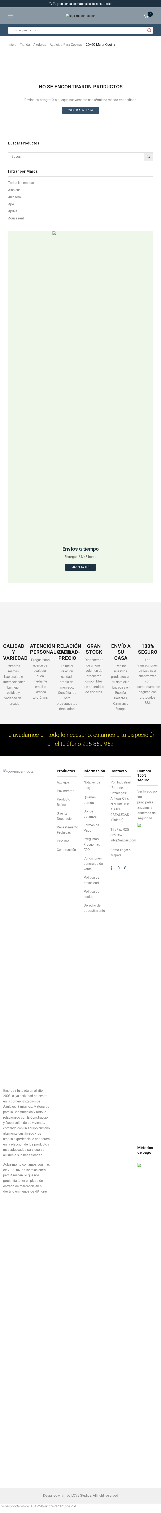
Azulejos (39, 45)
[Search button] (149, 30)
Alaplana (14, 190)
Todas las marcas (21, 183)
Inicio (12, 45)
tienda (25, 45)
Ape (11, 204)
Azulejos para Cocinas (66, 45)
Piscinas (63, 841)
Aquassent (16, 218)
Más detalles (80, 567)
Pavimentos (65, 791)
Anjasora (14, 197)
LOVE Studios (81, 1495)
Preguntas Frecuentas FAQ (92, 844)
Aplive (12, 211)
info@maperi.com (123, 840)
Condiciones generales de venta (93, 863)
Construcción (66, 850)
